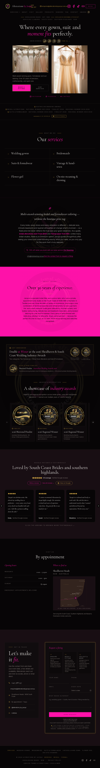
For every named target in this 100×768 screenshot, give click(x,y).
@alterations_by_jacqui (19, 707)
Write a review (34, 483)
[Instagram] (83, 760)
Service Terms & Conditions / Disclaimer (42, 763)
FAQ (67, 12)
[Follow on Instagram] (69, 6)
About (25, 12)
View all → (66, 41)
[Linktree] (94, 760)
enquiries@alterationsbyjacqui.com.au (54, 6)
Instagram (36, 96)
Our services (40, 87)
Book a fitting (21, 87)
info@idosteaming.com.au (35, 256)
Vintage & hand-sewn (71, 750)
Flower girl (87, 750)
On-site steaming (50, 752)
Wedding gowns (23, 750)
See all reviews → (48, 483)
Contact (74, 12)
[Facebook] (87, 760)
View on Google (60, 116)
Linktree (66, 96)
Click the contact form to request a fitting (58, 256)
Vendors (59, 12)
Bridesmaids (37, 750)
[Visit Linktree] (83, 6)
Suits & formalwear (52, 750)
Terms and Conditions (66, 728)
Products (49, 12)
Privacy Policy (54, 760)
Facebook (52, 96)
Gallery (39, 12)
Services (14, 12)
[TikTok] (90, 760)
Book (90, 6)
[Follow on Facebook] (73, 6)
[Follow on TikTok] (78, 6)
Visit (31, 12)
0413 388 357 (33, 6)
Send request (70, 714)
